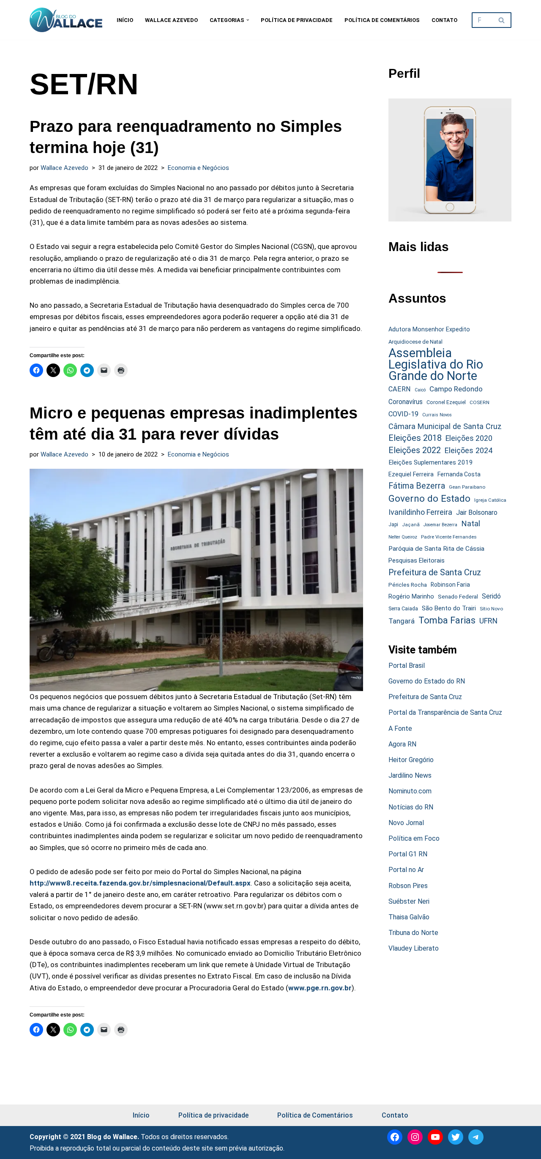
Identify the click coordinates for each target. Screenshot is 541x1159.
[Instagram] (415, 1137)
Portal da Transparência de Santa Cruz (445, 712)
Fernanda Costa (459, 474)
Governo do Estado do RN (426, 681)
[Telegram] (476, 1137)
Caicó (420, 390)
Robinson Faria (450, 584)
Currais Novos (437, 415)
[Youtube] (435, 1137)
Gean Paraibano (467, 487)
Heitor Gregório (411, 760)
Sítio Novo (491, 609)
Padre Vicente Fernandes (449, 537)
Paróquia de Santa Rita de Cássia (436, 548)
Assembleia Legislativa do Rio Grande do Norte (435, 364)
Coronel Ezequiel (446, 402)
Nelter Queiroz (402, 537)
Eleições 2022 (414, 450)
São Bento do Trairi (449, 608)
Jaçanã (411, 525)
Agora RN (402, 744)
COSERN (479, 402)
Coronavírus (405, 402)
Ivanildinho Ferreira (420, 512)
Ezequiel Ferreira (411, 474)
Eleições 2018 (415, 438)
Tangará (401, 621)
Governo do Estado (429, 498)
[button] (247, 20)
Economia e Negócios (198, 168)
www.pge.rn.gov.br (320, 988)
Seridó (491, 596)
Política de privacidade (297, 20)
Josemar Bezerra (440, 525)
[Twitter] (455, 1137)
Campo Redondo (456, 389)
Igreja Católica (490, 500)
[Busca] (501, 20)
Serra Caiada (403, 608)
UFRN (488, 620)
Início (125, 20)
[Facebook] (394, 1137)
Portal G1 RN (407, 854)
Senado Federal (458, 596)
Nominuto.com (410, 791)
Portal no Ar (406, 870)
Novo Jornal (406, 823)
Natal (470, 523)
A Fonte (400, 728)
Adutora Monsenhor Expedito (429, 329)
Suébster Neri (408, 901)
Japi (393, 525)
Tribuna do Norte (413, 933)
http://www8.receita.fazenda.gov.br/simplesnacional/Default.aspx (140, 883)
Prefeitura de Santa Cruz (434, 572)
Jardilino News (410, 775)
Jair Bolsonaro (476, 512)
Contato (444, 20)
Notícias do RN (410, 807)
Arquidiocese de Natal (415, 342)
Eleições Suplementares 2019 (430, 462)
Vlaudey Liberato (413, 948)
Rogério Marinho (411, 596)
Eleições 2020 (468, 438)
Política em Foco (414, 838)
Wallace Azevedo (171, 20)
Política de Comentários (382, 20)
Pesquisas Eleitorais (416, 560)
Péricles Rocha (407, 584)
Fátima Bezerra (416, 486)
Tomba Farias (446, 620)
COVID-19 (403, 414)
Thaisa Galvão (408, 917)
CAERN (399, 389)
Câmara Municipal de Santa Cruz (445, 426)
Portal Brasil (406, 666)
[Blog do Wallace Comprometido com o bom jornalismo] (66, 20)
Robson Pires (408, 886)
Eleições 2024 (468, 450)
